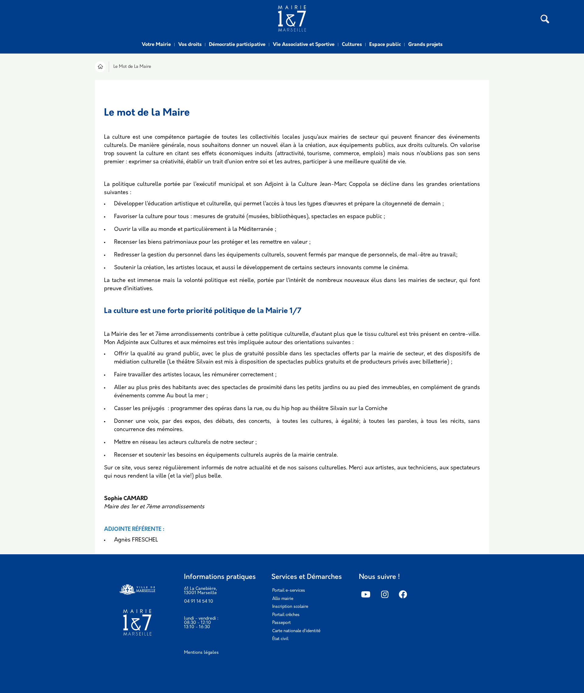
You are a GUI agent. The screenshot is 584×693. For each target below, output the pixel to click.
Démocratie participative (237, 44)
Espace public (385, 44)
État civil (280, 639)
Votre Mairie (156, 44)
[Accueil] (100, 67)
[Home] (292, 19)
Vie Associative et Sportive (304, 44)
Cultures (352, 44)
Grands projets (425, 44)
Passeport (281, 623)
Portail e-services (288, 591)
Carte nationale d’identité (296, 631)
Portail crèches (286, 615)
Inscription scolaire (290, 607)
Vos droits (190, 44)
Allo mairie (282, 599)
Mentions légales (201, 652)
